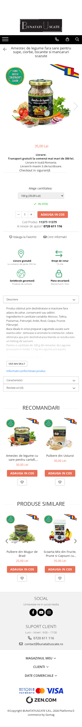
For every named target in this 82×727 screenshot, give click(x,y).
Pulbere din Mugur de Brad (22, 554)
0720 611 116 (43, 638)
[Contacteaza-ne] (57, 39)
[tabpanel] (41, 102)
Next (75, 106)
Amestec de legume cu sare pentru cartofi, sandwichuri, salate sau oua (22, 458)
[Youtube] (41, 612)
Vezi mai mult (17, 363)
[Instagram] (49, 612)
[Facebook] (33, 612)
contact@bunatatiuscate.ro (43, 644)
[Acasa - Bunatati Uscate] (41, 25)
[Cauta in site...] (77, 39)
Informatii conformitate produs (25, 371)
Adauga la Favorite (24, 237)
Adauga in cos (53, 214)
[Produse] (5, 40)
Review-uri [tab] (15, 388)
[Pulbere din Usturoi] (60, 435)
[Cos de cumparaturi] (67, 39)
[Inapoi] (3, 49)
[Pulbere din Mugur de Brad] (22, 531)
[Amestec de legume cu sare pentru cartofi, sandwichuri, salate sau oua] (22, 435)
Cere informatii (56, 237)
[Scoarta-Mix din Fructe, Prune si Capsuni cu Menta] (60, 531)
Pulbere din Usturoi (60, 456)
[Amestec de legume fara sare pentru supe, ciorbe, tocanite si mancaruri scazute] (41, 102)
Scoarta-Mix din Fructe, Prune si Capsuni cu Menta (60, 554)
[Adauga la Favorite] (22, 482)
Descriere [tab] (12, 299)
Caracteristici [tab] (14, 380)
